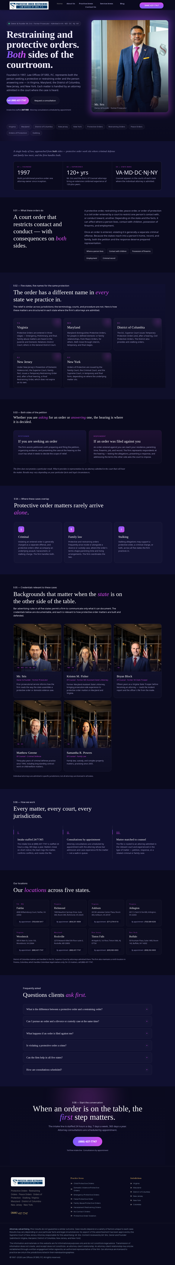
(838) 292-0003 (150, 950)
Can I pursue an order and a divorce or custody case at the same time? (62, 1021)
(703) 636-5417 (37, 922)
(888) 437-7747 (37, 950)
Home (59, 3)
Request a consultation (45, 100)
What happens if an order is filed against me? (49, 1033)
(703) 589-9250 (150, 922)
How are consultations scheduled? (44, 1069)
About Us (71, 3)
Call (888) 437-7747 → (18, 100)
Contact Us (90, 7)
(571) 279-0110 (112, 922)
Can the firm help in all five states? (44, 1057)
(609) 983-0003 (112, 950)
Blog (122, 3)
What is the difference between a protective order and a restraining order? (64, 1009)
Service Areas (106, 3)
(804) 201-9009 (75, 922)
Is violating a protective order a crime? (46, 1045)
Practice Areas (86, 3)
